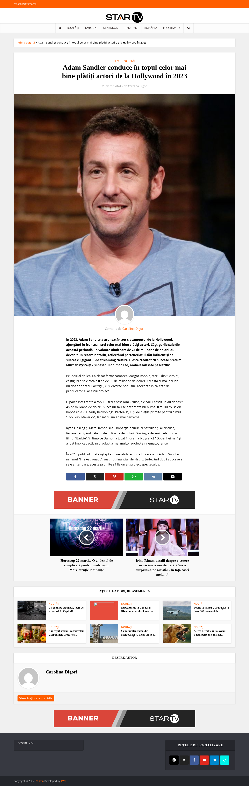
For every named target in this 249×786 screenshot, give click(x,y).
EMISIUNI (91, 27)
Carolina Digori (137, 86)
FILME (117, 61)
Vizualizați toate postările (35, 698)
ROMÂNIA (150, 27)
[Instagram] (174, 760)
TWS (63, 781)
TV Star (39, 781)
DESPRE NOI (25, 743)
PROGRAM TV (172, 27)
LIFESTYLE (131, 27)
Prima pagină (26, 42)
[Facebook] (194, 760)
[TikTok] (224, 760)
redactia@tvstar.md (25, 4)
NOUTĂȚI (73, 27)
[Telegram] (214, 760)
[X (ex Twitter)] (184, 760)
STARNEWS (110, 27)
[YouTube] (204, 760)
